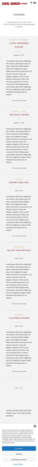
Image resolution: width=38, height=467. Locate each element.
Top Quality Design (19, 115)
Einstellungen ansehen (19, 459)
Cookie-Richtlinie (18, 464)
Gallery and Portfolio (19, 250)
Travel (23, 111)
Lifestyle (15, 111)
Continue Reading (19, 100)
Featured (13, 40)
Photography (23, 40)
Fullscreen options (19, 318)
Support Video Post (19, 182)
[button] (35, 426)
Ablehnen (19, 454)
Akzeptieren (19, 448)
